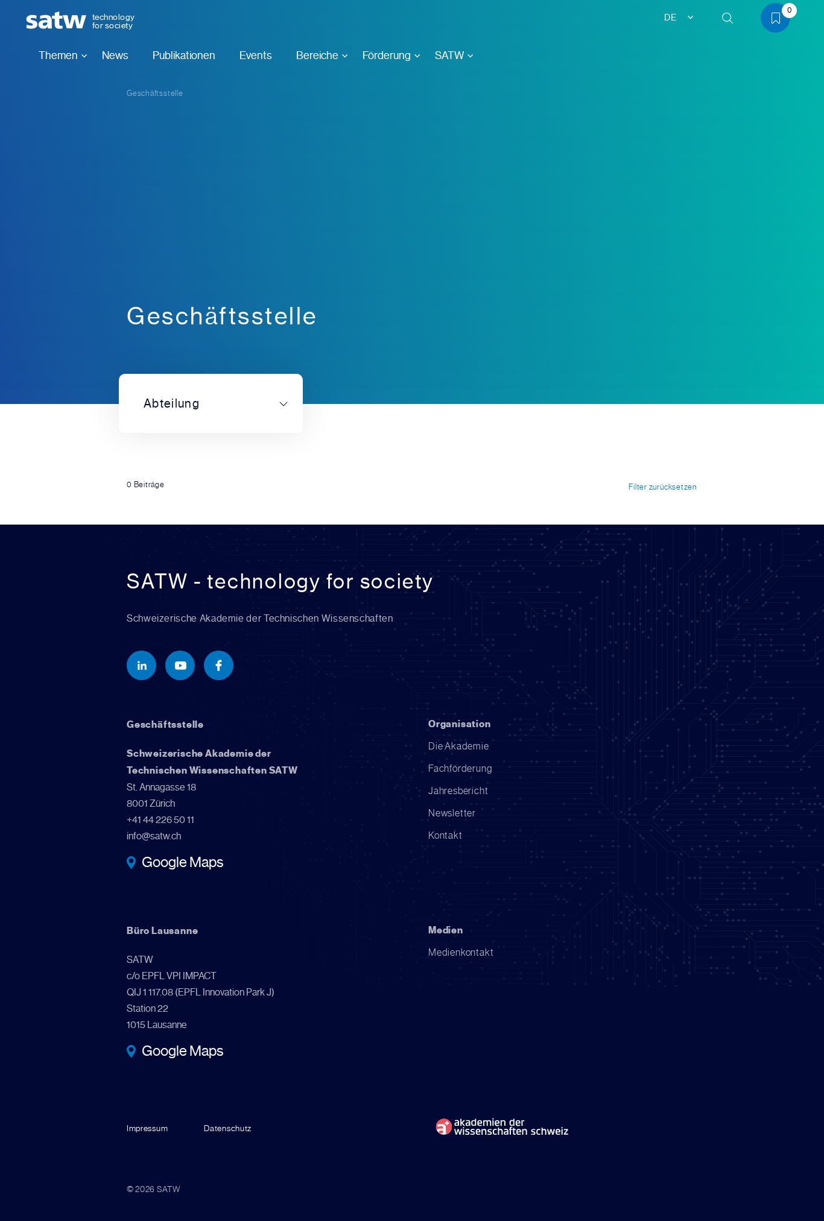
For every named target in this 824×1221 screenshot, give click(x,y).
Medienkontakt (460, 952)
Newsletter (452, 813)
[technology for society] (58, 20)
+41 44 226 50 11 (160, 819)
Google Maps (182, 863)
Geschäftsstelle (155, 93)
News (115, 55)
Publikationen (184, 55)
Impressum (147, 1128)
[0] (780, 20)
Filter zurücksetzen (663, 486)
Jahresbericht (458, 791)
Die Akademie (458, 746)
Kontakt (445, 835)
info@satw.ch (154, 836)
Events (255, 55)
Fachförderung (460, 768)
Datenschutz (228, 1128)
